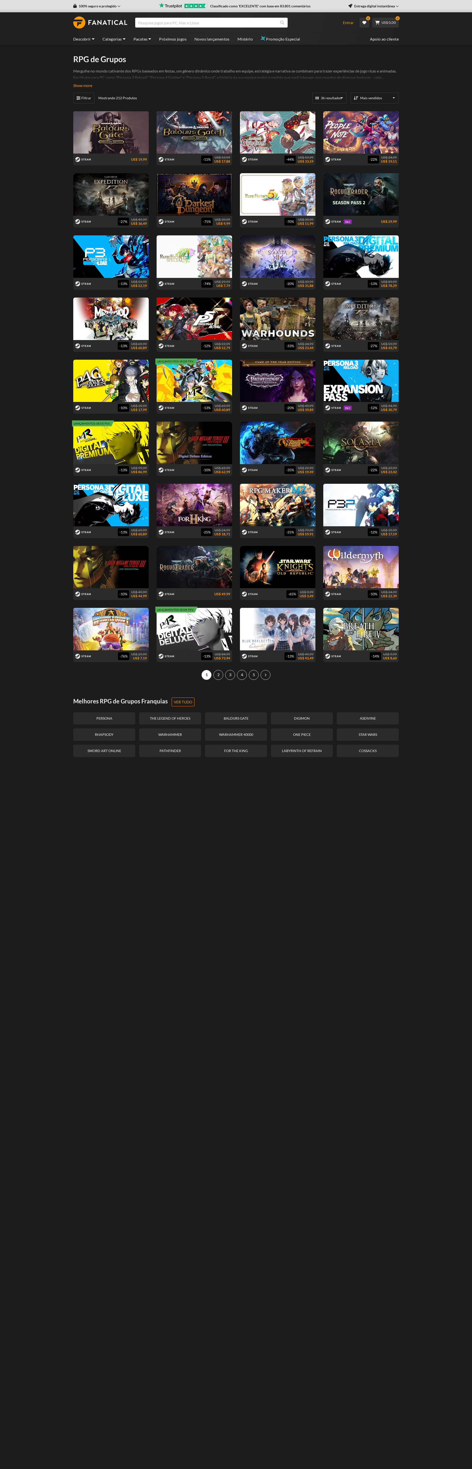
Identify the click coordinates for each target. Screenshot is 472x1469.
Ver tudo (183, 702)
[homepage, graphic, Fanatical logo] (100, 22)
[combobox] (235, 23)
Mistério (245, 39)
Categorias (112, 39)
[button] (96, 6)
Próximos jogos (173, 39)
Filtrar (86, 98)
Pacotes (140, 39)
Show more (82, 85)
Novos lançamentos (212, 39)
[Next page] (265, 675)
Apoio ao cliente (384, 39)
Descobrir (82, 39)
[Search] (282, 23)
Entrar (348, 22)
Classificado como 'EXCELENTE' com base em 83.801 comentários (260, 6)
